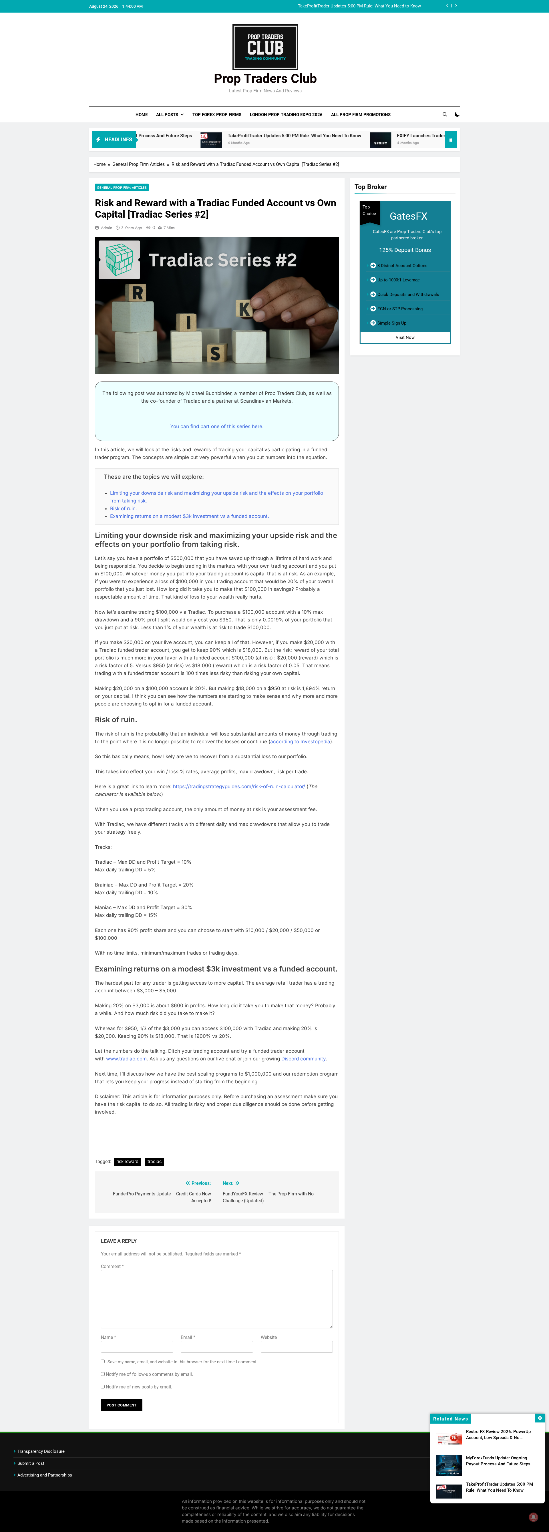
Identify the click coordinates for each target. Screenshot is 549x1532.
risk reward (127, 1161)
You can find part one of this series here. (217, 426)
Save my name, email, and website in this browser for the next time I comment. (183, 1361)
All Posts (167, 114)
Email (188, 1337)
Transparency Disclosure (41, 1451)
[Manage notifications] (533, 1517)
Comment (112, 1266)
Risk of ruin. (123, 508)
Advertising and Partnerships (44, 1475)
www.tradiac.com (126, 1059)
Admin (106, 228)
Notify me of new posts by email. (139, 1387)
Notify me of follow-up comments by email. (149, 1374)
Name (108, 1337)
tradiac (155, 1161)
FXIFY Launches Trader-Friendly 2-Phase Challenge (373, 6)
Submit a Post (30, 1463)
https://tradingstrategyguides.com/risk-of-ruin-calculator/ (239, 786)
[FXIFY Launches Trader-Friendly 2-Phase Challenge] (320, 143)
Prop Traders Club (265, 78)
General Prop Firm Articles (122, 187)
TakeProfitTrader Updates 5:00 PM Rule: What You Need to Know (234, 135)
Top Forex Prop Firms (216, 114)
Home (142, 114)
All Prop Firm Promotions (361, 114)
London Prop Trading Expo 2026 (286, 114)
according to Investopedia (300, 741)
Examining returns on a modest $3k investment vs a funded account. (189, 516)
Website (269, 1337)
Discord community (303, 1059)
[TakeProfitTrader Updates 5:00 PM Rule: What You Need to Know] (150, 143)
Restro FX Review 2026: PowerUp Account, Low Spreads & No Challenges (498, 1437)
